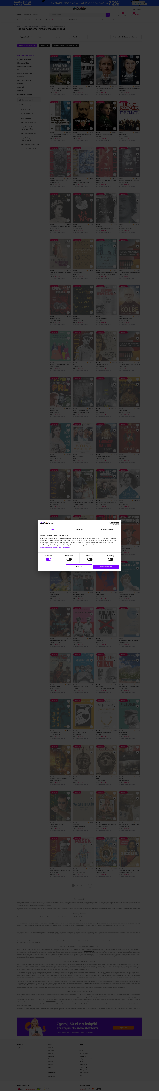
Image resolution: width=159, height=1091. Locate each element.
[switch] (69, 559)
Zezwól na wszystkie (105, 566)
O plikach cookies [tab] (107, 529)
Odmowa (79, 566)
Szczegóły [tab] (79, 529)
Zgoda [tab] (52, 529)
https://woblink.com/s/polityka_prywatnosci (55, 547)
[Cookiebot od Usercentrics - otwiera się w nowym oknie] (111, 523)
